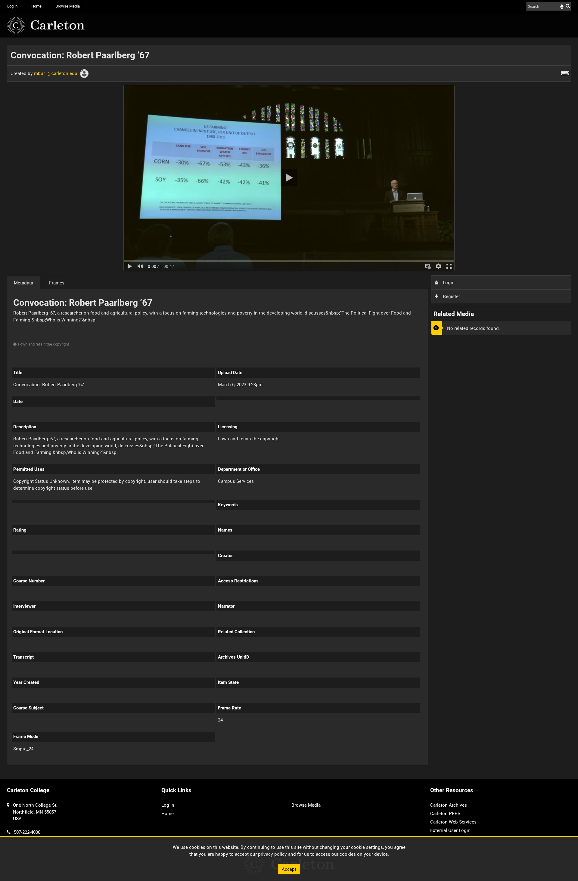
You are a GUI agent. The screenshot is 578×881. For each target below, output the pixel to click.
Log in (12, 6)
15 (78, 764)
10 (58, 764)
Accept (289, 869)
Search (568, 6)
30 (98, 764)
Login (448, 282)
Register (451, 296)
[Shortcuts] (565, 72)
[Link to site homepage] (46, 25)
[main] (289, 408)
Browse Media (67, 6)
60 (118, 764)
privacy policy (272, 854)
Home (36, 6)
